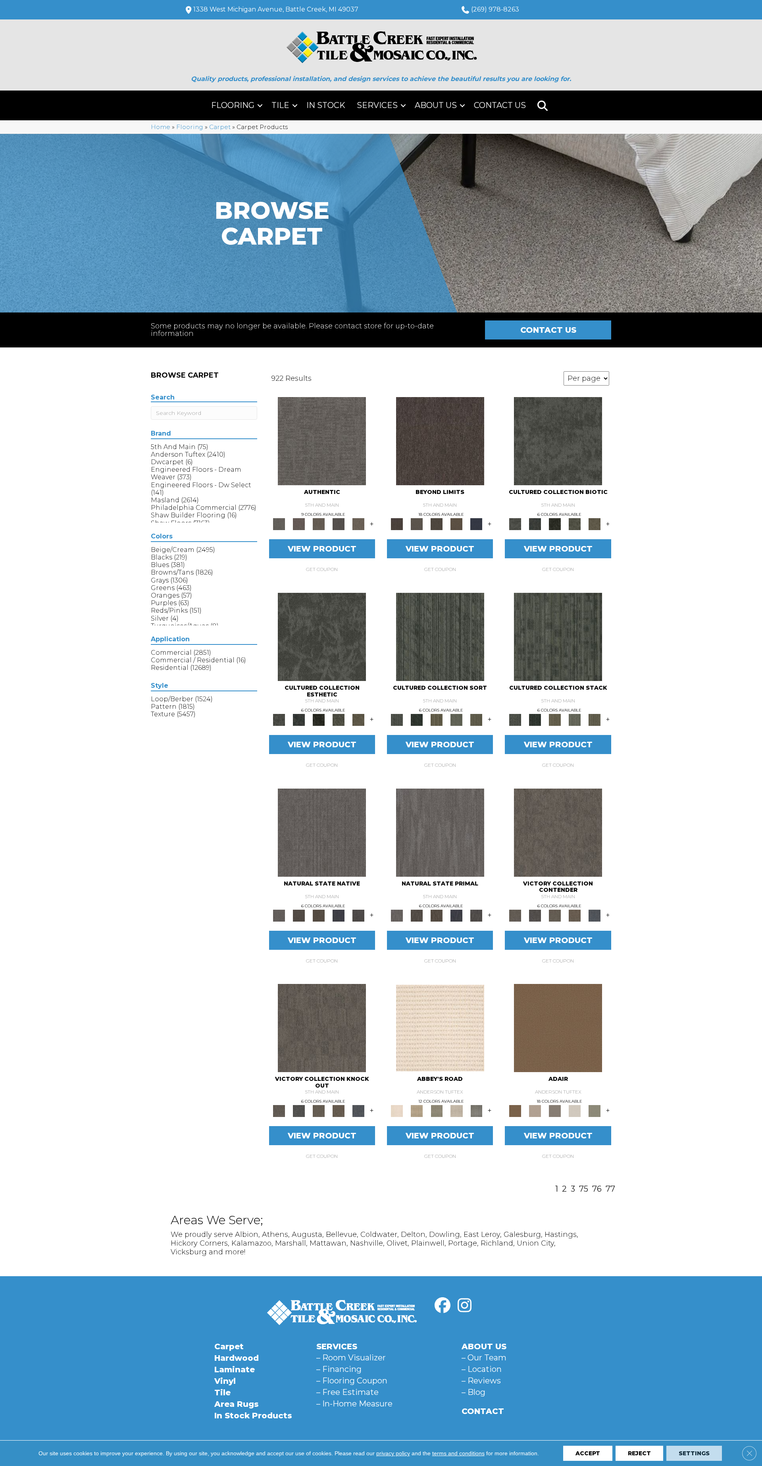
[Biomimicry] (558, 441)
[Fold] (436, 719)
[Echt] (299, 524)
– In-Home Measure (354, 1403)
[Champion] (535, 915)
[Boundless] (436, 1110)
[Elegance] (574, 1110)
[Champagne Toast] (535, 1110)
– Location (482, 1369)
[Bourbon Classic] (558, 1027)
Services (377, 105)
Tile (280, 105)
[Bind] (440, 636)
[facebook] (442, 1305)
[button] (260, 105)
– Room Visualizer (351, 1357)
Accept (587, 1453)
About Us (436, 105)
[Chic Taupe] (456, 1110)
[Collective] (555, 524)
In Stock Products (253, 1415)
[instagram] (464, 1305)
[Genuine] (318, 524)
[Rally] (574, 915)
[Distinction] (594, 524)
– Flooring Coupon (351, 1380)
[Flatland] (476, 524)
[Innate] (338, 915)
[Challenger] (558, 832)
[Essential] (299, 915)
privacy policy (393, 1453)
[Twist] (476, 719)
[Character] (535, 524)
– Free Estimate (347, 1392)
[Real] (358, 524)
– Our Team (484, 1357)
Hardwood (236, 1358)
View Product (322, 549)
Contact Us (500, 105)
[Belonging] (322, 832)
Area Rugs (236, 1404)
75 (583, 1189)
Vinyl (225, 1381)
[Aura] (440, 1027)
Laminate (234, 1369)
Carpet (220, 127)
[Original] (358, 915)
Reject (639, 1453)
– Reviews (481, 1380)
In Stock (325, 105)
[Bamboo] (416, 1110)
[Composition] (574, 524)
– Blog (473, 1392)
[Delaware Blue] (476, 1110)
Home (160, 127)
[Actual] (322, 441)
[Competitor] (555, 915)
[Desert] (416, 524)
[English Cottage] (594, 1110)
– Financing (339, 1369)
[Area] (440, 441)
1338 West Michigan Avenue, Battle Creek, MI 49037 (275, 9)
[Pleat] (456, 719)
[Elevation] (436, 524)
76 (597, 1189)
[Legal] (338, 524)
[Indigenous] (318, 915)
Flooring (232, 105)
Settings (694, 1453)
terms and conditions (458, 1453)
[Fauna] (456, 524)
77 (610, 1189)
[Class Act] (555, 1110)
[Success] (594, 915)
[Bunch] (416, 719)
